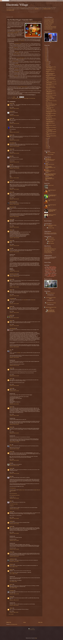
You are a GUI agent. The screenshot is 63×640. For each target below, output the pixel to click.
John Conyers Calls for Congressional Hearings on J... (50, 97)
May (46, 142)
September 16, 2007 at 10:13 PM (14, 123)
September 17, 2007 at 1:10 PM (14, 295)
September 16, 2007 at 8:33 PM (14, 108)
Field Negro (18, 352)
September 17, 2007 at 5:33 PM (14, 317)
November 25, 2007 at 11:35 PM (14, 549)
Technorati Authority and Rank (22, 86)
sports (53, 273)
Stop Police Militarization (47, 251)
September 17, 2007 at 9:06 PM (14, 346)
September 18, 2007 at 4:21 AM (14, 390)
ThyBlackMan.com (48, 158)
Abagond (46, 163)
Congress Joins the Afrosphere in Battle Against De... (50, 91)
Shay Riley (11, 521)
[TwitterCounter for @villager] (50, 152)
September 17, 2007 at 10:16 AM (14, 245)
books (46, 268)
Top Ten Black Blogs (32, 98)
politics (54, 271)
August (47, 138)
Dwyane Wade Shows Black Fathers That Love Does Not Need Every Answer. (50, 160)
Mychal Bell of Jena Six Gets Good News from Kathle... (51, 82)
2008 (46, 59)
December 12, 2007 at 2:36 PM (14, 561)
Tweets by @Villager (50, 154)
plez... (11, 349)
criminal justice (53, 268)
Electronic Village (17, 4)
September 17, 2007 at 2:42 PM (14, 312)
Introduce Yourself (51, 185)
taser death (53, 274)
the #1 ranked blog (21, 40)
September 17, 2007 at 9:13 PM (14, 357)
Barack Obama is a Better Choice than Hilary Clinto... (50, 116)
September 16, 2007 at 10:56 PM (14, 146)
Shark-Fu (11, 315)
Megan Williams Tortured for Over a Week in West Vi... (51, 119)
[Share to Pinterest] (23, 97)
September (47, 65)
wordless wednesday (50, 276)
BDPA (45, 267)
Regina (11, 476)
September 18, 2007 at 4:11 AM (14, 375)
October (47, 64)
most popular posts (10, 10)
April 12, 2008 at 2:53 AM (13, 581)
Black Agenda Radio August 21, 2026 (50, 167)
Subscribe (36, 8)
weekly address (53, 275)
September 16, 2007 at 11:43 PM (14, 153)
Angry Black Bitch (15, 61)
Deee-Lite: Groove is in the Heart (49, 164)
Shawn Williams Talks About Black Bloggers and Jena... (51, 93)
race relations (53, 272)
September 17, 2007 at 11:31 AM (14, 276)
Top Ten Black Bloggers (25, 98)
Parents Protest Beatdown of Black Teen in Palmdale (51, 67)
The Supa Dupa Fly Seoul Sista (14, 495)
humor (48, 270)
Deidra (11, 248)
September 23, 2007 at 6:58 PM (14, 540)
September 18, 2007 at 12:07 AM (14, 365)
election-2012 (53, 269)
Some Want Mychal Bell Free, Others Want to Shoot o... (51, 84)
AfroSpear (13, 98)
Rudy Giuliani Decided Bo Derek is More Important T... (51, 69)
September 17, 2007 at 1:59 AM (14, 177)
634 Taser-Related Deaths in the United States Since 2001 (52, 196)
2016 (46, 48)
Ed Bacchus (11, 564)
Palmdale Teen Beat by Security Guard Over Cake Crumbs (50, 78)
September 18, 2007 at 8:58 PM (14, 424)
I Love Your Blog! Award (47, 25)
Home (24, 622)
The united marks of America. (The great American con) (49, 171)
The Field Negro (17, 64)
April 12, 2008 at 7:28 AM (13, 587)
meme (50, 271)
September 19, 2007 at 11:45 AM (14, 473)
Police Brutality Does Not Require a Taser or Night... (51, 113)
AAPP (10, 126)
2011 (46, 55)
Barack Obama (52, 266)
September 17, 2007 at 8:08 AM (14, 216)
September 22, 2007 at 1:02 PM (14, 523)
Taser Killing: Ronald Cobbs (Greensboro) (50, 26)
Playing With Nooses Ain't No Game (51, 95)
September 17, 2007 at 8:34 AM (14, 227)
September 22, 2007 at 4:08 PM (14, 533)
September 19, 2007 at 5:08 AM (14, 460)
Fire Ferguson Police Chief (48, 252)
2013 (46, 52)
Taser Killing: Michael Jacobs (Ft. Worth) (50, 27)
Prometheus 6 (17, 68)
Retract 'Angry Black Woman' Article (49, 250)
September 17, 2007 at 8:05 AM (14, 204)
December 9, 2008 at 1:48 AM (14, 612)
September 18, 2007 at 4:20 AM (14, 385)
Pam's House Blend (24, 299)
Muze (10, 463)
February (47, 146)
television (46, 275)
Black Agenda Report (48, 166)
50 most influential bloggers (33, 21)
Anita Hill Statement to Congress (49, 20)
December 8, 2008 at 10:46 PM (14, 605)
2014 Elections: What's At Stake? (49, 21)
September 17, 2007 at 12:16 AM (14, 168)
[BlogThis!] (20, 97)
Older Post (40, 622)
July (46, 139)
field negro (11, 111)
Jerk (50, 42)
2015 (46, 49)
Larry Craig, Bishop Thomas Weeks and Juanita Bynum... (51, 130)
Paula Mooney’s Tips (18, 43)
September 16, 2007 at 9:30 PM (14, 115)
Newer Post (8, 622)
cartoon (48, 268)
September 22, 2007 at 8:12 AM (14, 498)
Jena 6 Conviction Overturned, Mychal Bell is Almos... (50, 121)
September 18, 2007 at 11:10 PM (14, 441)
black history (54, 267)
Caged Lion (12, 505)
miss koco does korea (13, 493)
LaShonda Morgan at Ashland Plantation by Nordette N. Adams (49, 175)
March (47, 145)
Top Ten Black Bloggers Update (50, 109)
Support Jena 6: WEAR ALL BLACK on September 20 (51, 111)
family (46, 270)
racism (46, 273)
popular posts (20, 98)
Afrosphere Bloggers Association (12, 32)
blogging (16, 98)
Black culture (49, 267)
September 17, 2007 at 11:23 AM (14, 271)
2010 (46, 56)
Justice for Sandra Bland (47, 247)
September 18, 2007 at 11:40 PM (14, 448)
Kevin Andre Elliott (12, 328)
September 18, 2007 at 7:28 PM (14, 415)
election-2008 (48, 269)
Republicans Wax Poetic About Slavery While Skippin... (50, 73)
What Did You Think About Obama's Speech (52, 215)
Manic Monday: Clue (49, 117)
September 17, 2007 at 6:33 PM (14, 325)
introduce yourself (46, 8)
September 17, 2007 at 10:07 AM (14, 237)
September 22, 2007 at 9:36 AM (14, 518)
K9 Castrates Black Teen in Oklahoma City (50, 108)
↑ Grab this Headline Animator (31, 629)
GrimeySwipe (12, 590)
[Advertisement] (17, 13)
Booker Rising (17, 71)
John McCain (52, 270)
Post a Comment (11, 614)
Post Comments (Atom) (13, 624)
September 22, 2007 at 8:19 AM (14, 508)
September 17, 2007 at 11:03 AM (14, 251)
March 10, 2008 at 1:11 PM (13, 566)
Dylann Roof (50, 288)
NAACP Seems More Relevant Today (51, 104)
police (51, 271)
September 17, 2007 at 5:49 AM (14, 189)
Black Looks (16, 47)
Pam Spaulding (12, 298)
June (47, 141)
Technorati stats (33, 299)
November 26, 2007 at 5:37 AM (14, 556)
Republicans (49, 273)
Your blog (12, 572)
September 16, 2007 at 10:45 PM (14, 132)
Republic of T (17, 51)
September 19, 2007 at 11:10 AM (14, 465)
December (47, 61)
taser (50, 274)
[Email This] (19, 97)
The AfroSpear (17, 31)
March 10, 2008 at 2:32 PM (13, 573)
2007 (46, 60)
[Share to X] (21, 97)
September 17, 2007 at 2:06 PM (14, 303)
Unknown (11, 103)
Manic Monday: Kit (48, 89)
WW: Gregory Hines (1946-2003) (49, 22)
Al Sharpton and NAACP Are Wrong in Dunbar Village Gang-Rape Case (52, 210)
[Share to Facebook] (22, 97)
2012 (46, 53)
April (47, 143)
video (49, 275)
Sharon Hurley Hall (12, 201)
